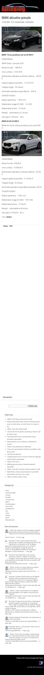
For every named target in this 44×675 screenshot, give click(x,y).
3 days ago (21, 598)
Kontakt (32, 658)
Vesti (7, 490)
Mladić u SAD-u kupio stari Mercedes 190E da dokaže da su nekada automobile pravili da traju (21, 611)
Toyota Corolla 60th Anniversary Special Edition (21, 621)
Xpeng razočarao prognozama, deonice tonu (20, 571)
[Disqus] (22, 305)
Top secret (9, 506)
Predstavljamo (10, 504)
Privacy (27, 658)
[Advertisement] (22, 254)
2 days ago (33, 564)
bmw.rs (9, 217)
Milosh (12, 591)
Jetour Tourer (9, 537)
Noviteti (8, 497)
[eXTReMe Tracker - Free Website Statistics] (41, 665)
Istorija (7, 515)
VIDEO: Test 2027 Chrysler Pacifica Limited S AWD (23, 469)
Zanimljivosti (9, 509)
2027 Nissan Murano (14, 454)
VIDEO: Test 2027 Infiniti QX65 (17, 429)
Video (7, 502)
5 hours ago (20, 537)
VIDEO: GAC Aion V (13, 462)
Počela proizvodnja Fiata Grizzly (16, 564)
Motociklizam (9, 520)
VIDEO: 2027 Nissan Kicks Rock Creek (19, 419)
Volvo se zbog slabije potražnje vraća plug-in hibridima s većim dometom (20, 550)
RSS (23, 658)
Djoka (12, 530)
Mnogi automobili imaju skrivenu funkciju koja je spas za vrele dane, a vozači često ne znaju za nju (23, 424)
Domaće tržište (20, 22)
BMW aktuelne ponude (16, 18)
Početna (19, 658)
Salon (7, 513)
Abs (6, 511)
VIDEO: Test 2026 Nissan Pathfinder (19, 447)
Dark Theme (39, 658)
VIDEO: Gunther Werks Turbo (17, 477)
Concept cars (9, 500)
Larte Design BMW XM (12, 630)
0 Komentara (29, 22)
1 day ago (29, 551)
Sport (7, 518)
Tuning (7, 495)
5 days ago (26, 630)
